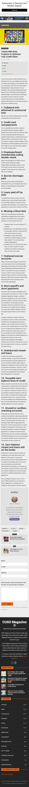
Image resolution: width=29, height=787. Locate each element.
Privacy (24, 783)
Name (3, 561)
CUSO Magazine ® (14, 623)
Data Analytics (5, 48)
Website (3, 573)
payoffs (16, 531)
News (3, 709)
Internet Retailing (7, 755)
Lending (4, 746)
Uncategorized (6, 764)
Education (4, 728)
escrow (14, 528)
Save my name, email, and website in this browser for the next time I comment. (13, 584)
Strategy (4, 718)
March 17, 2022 (6, 59)
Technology (5, 714)
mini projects (6, 531)
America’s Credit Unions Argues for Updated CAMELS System (17, 680)
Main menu (5, 25)
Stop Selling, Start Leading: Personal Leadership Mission (16, 673)
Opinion (3, 705)
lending (22, 528)
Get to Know (5, 751)
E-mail (3, 567)
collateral (5, 528)
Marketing (4, 732)
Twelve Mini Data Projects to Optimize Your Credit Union (11, 54)
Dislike (5, 71)
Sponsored (5, 760)
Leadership (5, 737)
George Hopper (14, 504)
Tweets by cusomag (7, 774)
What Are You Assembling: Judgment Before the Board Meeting (16, 692)
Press (3, 723)
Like (4, 68)
